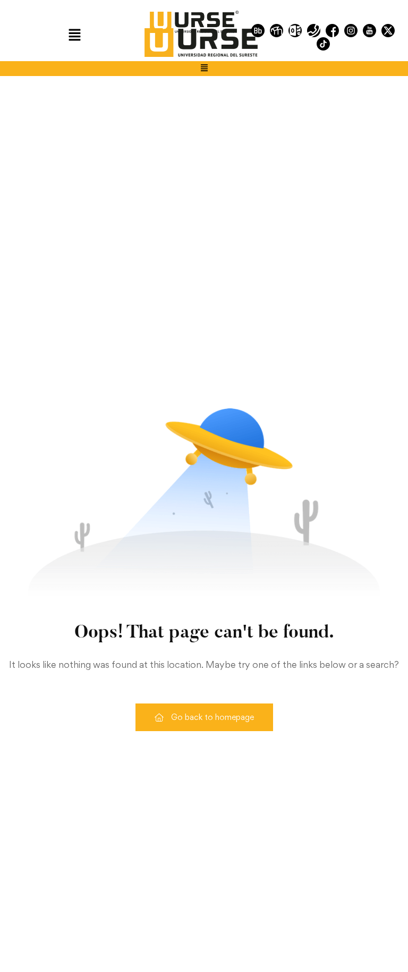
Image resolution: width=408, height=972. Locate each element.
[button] (75, 35)
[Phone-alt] (313, 30)
